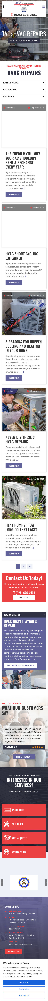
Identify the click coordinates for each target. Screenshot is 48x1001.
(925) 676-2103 (25, 15)
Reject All (24, 996)
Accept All (24, 982)
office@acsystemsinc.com (20, 944)
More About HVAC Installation (19, 665)
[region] (24, 980)
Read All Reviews (23, 756)
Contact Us (23, 597)
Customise (24, 989)
